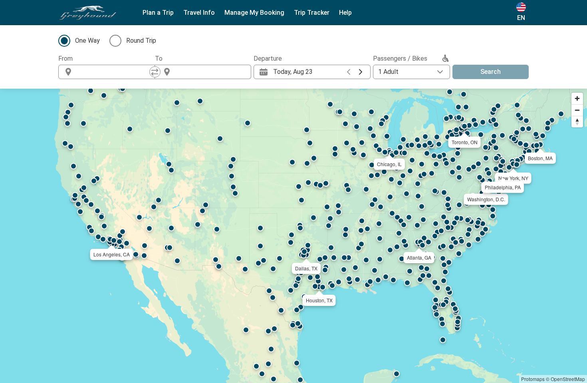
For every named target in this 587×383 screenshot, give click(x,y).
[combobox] (114, 72)
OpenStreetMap (568, 378)
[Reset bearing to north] (577, 121)
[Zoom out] (577, 110)
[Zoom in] (577, 98)
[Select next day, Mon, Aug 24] (360, 72)
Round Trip (141, 40)
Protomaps (533, 378)
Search (490, 71)
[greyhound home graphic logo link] (87, 12)
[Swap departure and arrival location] (155, 71)
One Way (87, 40)
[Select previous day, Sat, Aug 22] (348, 72)
